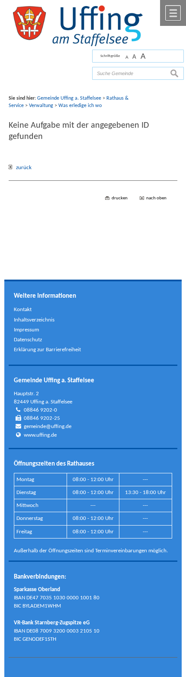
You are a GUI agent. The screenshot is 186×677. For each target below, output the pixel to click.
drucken (120, 198)
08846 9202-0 (40, 410)
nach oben (156, 198)
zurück (22, 167)
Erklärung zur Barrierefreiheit (47, 350)
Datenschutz (28, 340)
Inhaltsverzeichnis (34, 320)
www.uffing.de (40, 435)
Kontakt (23, 309)
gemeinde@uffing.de (47, 426)
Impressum (26, 330)
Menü (173, 13)
